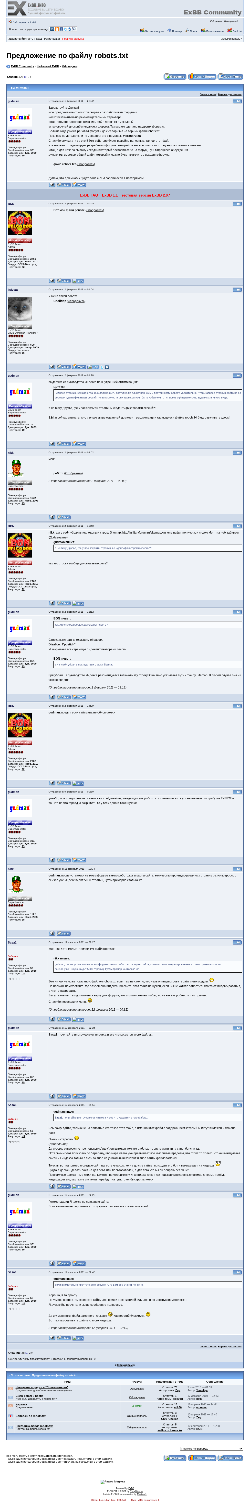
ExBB (131, 1488)
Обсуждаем (69, 66)
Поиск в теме (208, 94)
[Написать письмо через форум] (63, 186)
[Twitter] (102, 368)
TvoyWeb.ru (136, 1491)
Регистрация (52, 38)
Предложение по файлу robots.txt (67, 55)
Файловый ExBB (48, 66)
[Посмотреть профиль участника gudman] (52, 186)
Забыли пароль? (231, 38)
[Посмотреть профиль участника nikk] (52, 519)
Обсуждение (137, 1397)
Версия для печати (229, 94)
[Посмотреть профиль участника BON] (52, 282)
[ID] (237, 103)
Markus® (141, 1494)
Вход (39, 38)
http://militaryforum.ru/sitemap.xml (144, 532)
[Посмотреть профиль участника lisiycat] (52, 368)
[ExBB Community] (37, 15)
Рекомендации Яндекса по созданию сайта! (79, 1201)
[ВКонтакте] (107, 368)
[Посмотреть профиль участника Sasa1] (52, 1021)
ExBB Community (22, 66)
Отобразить (85, 164)
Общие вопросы (137, 1415)
